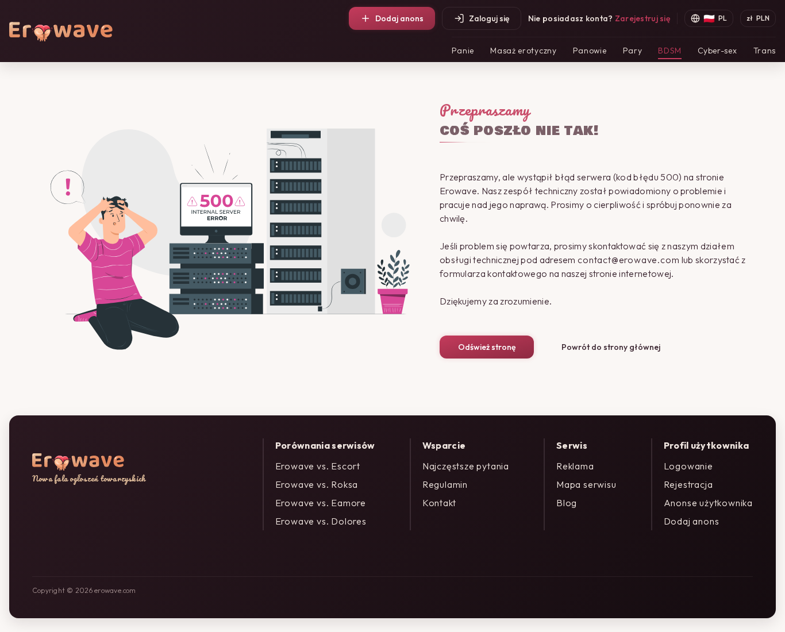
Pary (632, 50)
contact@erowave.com (628, 259)
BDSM (670, 50)
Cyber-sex (717, 50)
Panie (463, 50)
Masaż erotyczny (523, 50)
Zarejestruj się (642, 18)
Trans (764, 50)
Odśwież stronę (486, 347)
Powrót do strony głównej (610, 347)
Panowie (590, 50)
